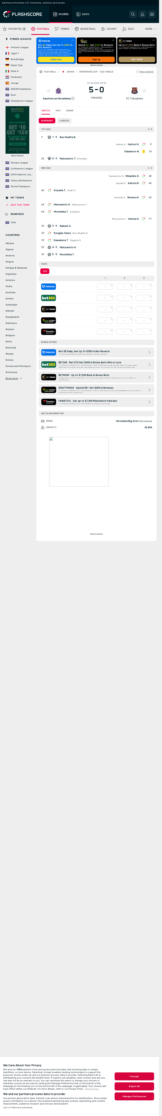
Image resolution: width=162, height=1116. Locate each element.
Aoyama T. (60, 190)
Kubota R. (133, 183)
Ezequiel (75, 211)
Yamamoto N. (116, 176)
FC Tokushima (134, 98)
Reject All (134, 1086)
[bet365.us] (48, 298)
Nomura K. (133, 197)
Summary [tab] (47, 120)
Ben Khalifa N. (80, 233)
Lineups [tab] (64, 120)
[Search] (133, 14)
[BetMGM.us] (48, 309)
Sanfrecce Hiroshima (57, 98)
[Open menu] (152, 14)
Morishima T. (61, 211)
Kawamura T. (61, 240)
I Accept (134, 1076)
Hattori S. (133, 144)
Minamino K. (132, 176)
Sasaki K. (121, 183)
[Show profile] (58, 91)
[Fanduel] (48, 286)
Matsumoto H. (62, 204)
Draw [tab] (69, 110)
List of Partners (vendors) (17, 1107)
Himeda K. (120, 197)
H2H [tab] (58, 110)
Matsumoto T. (80, 204)
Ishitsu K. (121, 144)
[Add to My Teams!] (48, 91)
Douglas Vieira (62, 233)
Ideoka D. (133, 218)
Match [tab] (45, 110)
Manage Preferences (134, 1096)
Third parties (92, 1088)
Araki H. (71, 190)
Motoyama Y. (119, 218)
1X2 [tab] (45, 271)
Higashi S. (75, 240)
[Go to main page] (25, 14)
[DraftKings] (48, 320)
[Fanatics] (48, 332)
